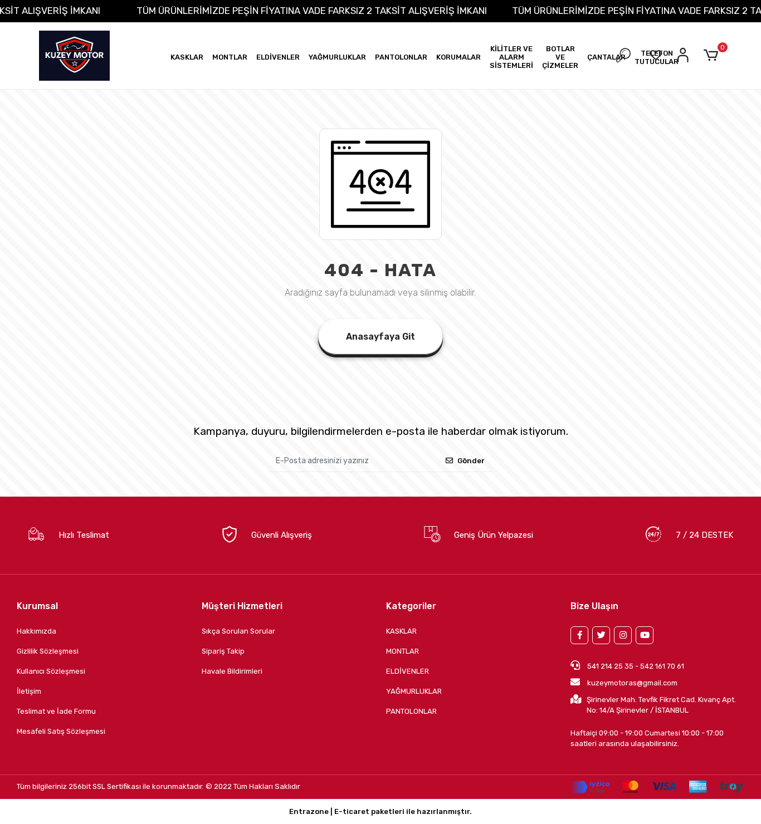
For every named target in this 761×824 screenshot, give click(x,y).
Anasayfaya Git (380, 336)
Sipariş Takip (223, 651)
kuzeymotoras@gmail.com (632, 683)
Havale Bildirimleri (232, 671)
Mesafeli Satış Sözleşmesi (61, 731)
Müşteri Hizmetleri (242, 606)
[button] (187, 57)
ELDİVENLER (407, 671)
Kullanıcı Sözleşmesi (51, 671)
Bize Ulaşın (594, 606)
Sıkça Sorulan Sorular (238, 631)
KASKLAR (401, 631)
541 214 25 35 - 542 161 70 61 (635, 666)
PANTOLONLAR (411, 711)
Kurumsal (37, 606)
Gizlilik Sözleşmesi (48, 651)
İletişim (29, 691)
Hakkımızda (36, 631)
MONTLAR (402, 651)
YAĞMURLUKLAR (414, 691)
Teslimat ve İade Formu (56, 711)
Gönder (471, 461)
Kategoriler (411, 606)
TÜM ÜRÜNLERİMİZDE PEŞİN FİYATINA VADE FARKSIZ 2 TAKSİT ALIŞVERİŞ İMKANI (311, 10)
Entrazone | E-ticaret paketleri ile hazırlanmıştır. (380, 811)
